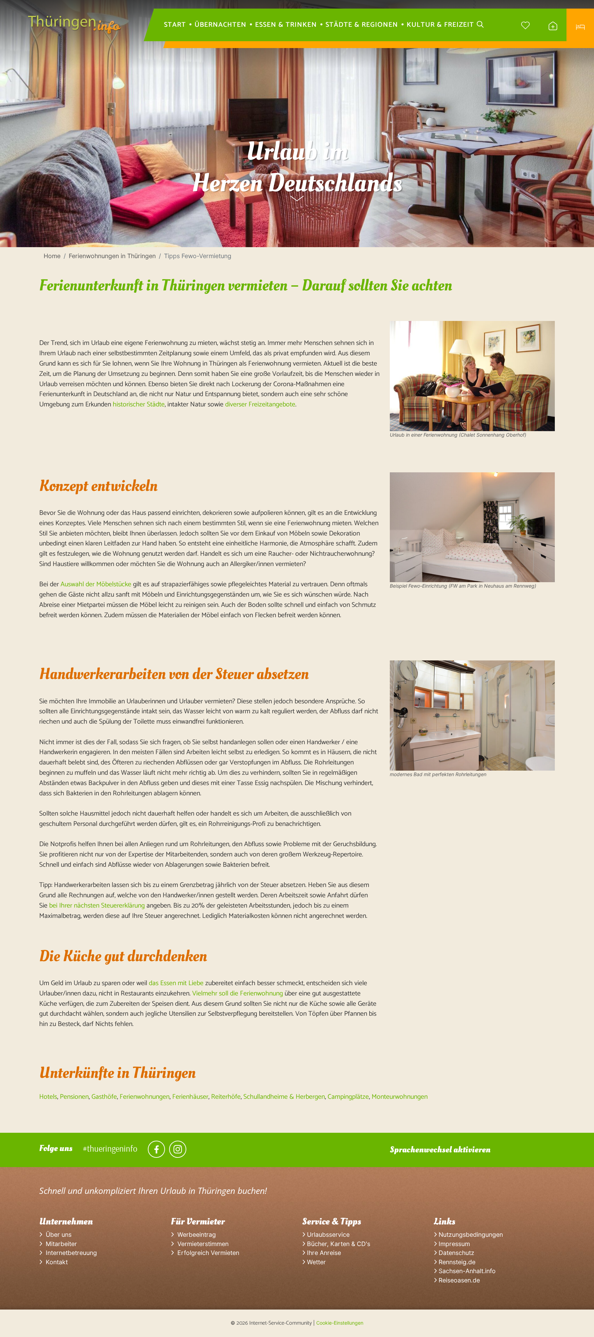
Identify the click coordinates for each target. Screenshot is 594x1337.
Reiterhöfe (226, 1097)
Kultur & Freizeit (440, 25)
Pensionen (74, 1097)
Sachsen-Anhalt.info (466, 1271)
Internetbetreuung (69, 1252)
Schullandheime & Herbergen (284, 1097)
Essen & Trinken (286, 25)
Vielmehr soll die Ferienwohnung (237, 993)
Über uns (57, 1234)
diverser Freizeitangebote (260, 404)
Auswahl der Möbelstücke (95, 584)
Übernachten (220, 25)
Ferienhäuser (190, 1097)
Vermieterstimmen (201, 1243)
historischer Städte (139, 404)
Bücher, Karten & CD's (337, 1243)
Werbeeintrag (195, 1234)
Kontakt (55, 1262)
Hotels (48, 1097)
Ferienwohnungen (144, 1097)
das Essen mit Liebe (176, 983)
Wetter (315, 1262)
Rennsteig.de (456, 1262)
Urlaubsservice (327, 1234)
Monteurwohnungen (400, 1097)
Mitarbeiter (59, 1243)
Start (175, 25)
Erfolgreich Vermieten (206, 1252)
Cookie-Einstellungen (339, 1323)
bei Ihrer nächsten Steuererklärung (97, 905)
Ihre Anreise (323, 1252)
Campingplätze (348, 1097)
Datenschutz (455, 1252)
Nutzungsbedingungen (470, 1234)
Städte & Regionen (362, 25)
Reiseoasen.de (458, 1280)
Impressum (453, 1243)
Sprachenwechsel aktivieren (440, 1149)
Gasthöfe (104, 1097)
